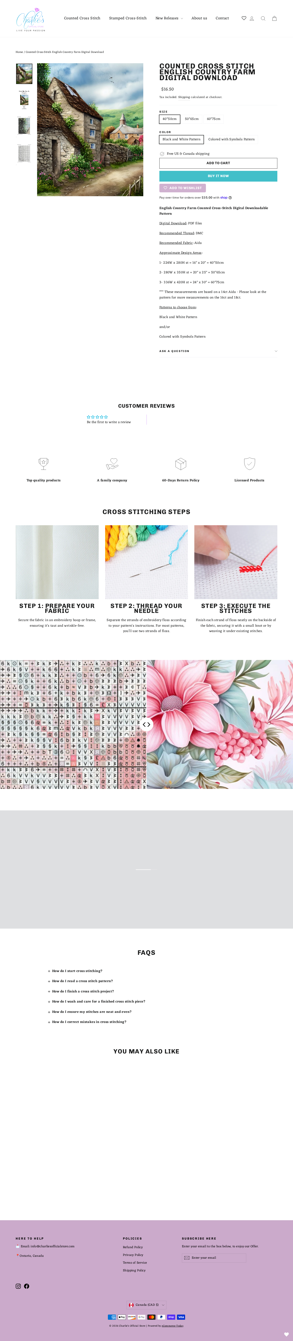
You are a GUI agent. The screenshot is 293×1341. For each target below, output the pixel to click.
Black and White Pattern (181, 139)
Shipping (184, 97)
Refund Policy (133, 1247)
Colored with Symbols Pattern (231, 139)
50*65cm (192, 119)
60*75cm (214, 119)
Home (19, 52)
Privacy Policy (133, 1255)
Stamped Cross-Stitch (128, 18)
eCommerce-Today (172, 1326)
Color (165, 132)
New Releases (168, 18)
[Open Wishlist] (286, 1334)
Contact (222, 18)
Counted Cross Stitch (82, 18)
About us (199, 18)
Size (163, 112)
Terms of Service (135, 1263)
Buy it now (218, 176)
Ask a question (174, 351)
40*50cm (170, 119)
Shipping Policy (134, 1270)
